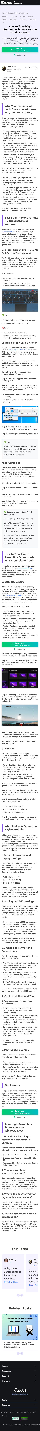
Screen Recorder (18, 2)
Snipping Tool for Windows (20, 350)
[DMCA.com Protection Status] (24, 1418)
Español (14, 17)
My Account (3, 1416)
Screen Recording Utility (18, 13)
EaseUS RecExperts (14, 595)
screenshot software (25, 568)
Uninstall (2, 1412)
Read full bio (11, 1282)
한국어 (4, 22)
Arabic (4, 19)
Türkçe (22, 17)
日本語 (30, 17)
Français (24, 19)
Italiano (4, 17)
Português (13, 19)
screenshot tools (8, 232)
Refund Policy (10, 1412)
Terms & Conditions (21, 1412)
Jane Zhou (11, 66)
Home (4, 13)
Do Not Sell (31, 1412)
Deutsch (33, 19)
